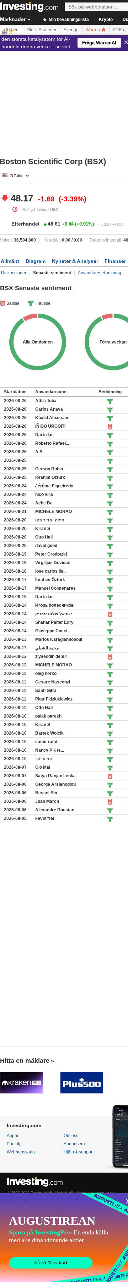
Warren (93, 29)
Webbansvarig (21, 1152)
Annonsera (74, 1143)
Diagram (36, 261)
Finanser (115, 261)
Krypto (106, 19)
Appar (12, 1135)
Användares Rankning (99, 272)
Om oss (71, 1135)
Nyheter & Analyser (75, 261)
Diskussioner (13, 272)
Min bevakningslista (68, 19)
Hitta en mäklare (24, 1060)
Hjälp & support (79, 1152)
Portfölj (13, 1143)
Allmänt (10, 261)
